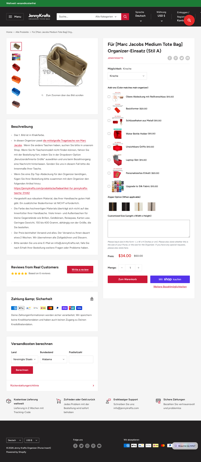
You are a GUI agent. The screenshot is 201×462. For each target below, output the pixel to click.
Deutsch (12, 440)
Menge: (112, 267)
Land (13, 352)
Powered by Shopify (16, 452)
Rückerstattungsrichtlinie (24, 385)
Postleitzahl (75, 352)
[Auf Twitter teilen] (181, 58)
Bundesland (46, 352)
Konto (181, 20)
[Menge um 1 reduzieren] (122, 267)
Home (9, 32)
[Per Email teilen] (187, 58)
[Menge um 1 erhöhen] (138, 267)
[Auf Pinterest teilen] (176, 58)
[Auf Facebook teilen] (170, 58)
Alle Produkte (22, 32)
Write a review (80, 269)
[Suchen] (125, 16)
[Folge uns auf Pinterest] (93, 446)
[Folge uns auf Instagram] (87, 446)
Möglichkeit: (119, 68)
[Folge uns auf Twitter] (81, 446)
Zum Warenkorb (127, 279)
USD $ (29, 440)
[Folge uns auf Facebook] (75, 446)
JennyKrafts (115, 58)
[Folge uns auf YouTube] (99, 446)
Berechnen (22, 369)
